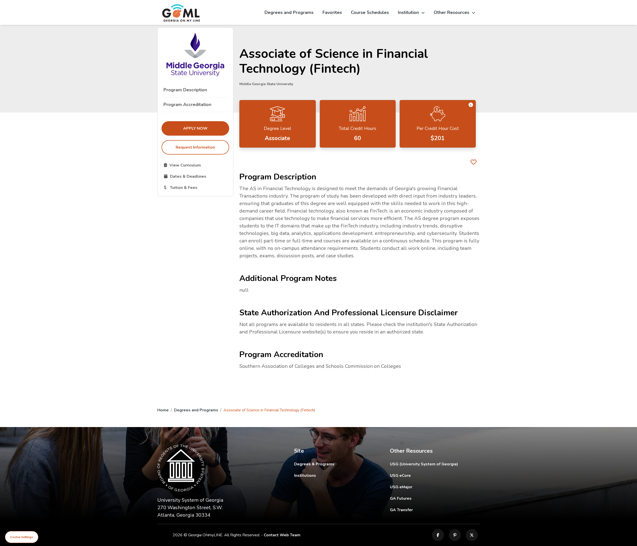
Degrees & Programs (314, 464)
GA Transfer (435, 510)
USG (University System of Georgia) (428, 464)
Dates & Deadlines (196, 176)
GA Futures (434, 498)
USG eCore (429, 475)
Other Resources (451, 12)
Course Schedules (370, 12)
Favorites (332, 12)
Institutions (305, 475)
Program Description (185, 90)
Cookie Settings (21, 537)
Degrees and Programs (289, 12)
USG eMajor (430, 487)
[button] (471, 105)
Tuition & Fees (196, 187)
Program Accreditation (187, 105)
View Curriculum (196, 165)
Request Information (195, 147)
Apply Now (206, 128)
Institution (408, 12)
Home (163, 410)
